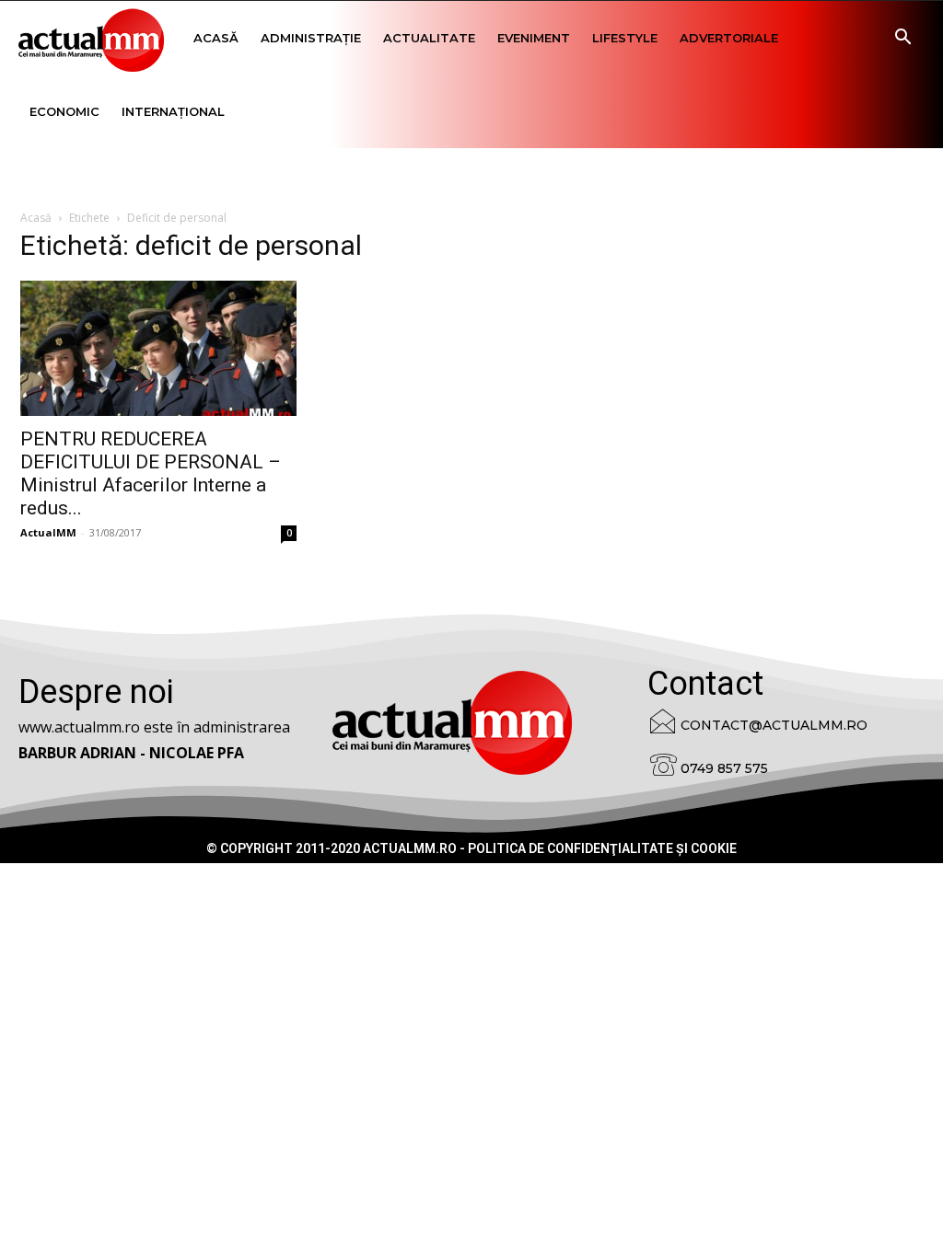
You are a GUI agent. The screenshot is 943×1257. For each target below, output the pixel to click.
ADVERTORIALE (729, 37)
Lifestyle (625, 37)
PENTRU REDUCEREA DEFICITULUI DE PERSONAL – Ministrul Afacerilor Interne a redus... (150, 473)
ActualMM (48, 532)
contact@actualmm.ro (774, 725)
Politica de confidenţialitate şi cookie (602, 848)
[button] (902, 39)
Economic (64, 111)
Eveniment (533, 37)
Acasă (216, 37)
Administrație (311, 37)
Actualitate (429, 37)
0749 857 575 (724, 768)
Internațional (173, 111)
